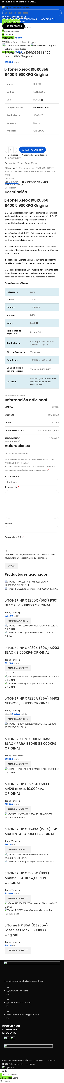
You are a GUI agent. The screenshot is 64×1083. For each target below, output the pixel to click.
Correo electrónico (15, 537)
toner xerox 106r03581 (34, 168)
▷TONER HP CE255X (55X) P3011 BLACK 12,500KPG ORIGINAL (32, 603)
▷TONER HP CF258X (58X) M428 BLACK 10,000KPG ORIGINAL (27, 789)
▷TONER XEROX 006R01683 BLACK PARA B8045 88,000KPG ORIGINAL (31, 744)
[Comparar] (8, 594)
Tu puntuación (12, 476)
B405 (18, 168)
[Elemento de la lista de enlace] (32, 1004)
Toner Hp (16, 612)
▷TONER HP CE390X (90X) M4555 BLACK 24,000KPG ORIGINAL (27, 878)
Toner (16, 42)
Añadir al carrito (32, 150)
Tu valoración (12, 486)
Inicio (7, 42)
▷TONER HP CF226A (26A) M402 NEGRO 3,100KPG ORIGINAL (32, 701)
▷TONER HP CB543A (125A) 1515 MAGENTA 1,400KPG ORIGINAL (31, 831)
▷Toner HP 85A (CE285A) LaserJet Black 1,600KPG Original (26, 930)
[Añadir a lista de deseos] (17, 594)
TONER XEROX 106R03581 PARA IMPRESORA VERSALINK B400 (30, 171)
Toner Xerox (28, 42)
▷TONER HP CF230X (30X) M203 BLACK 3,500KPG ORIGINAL (32, 650)
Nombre (9, 523)
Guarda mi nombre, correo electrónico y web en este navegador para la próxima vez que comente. (30, 556)
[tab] (11, 182)
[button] (18, 621)
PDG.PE (5, 1064)
